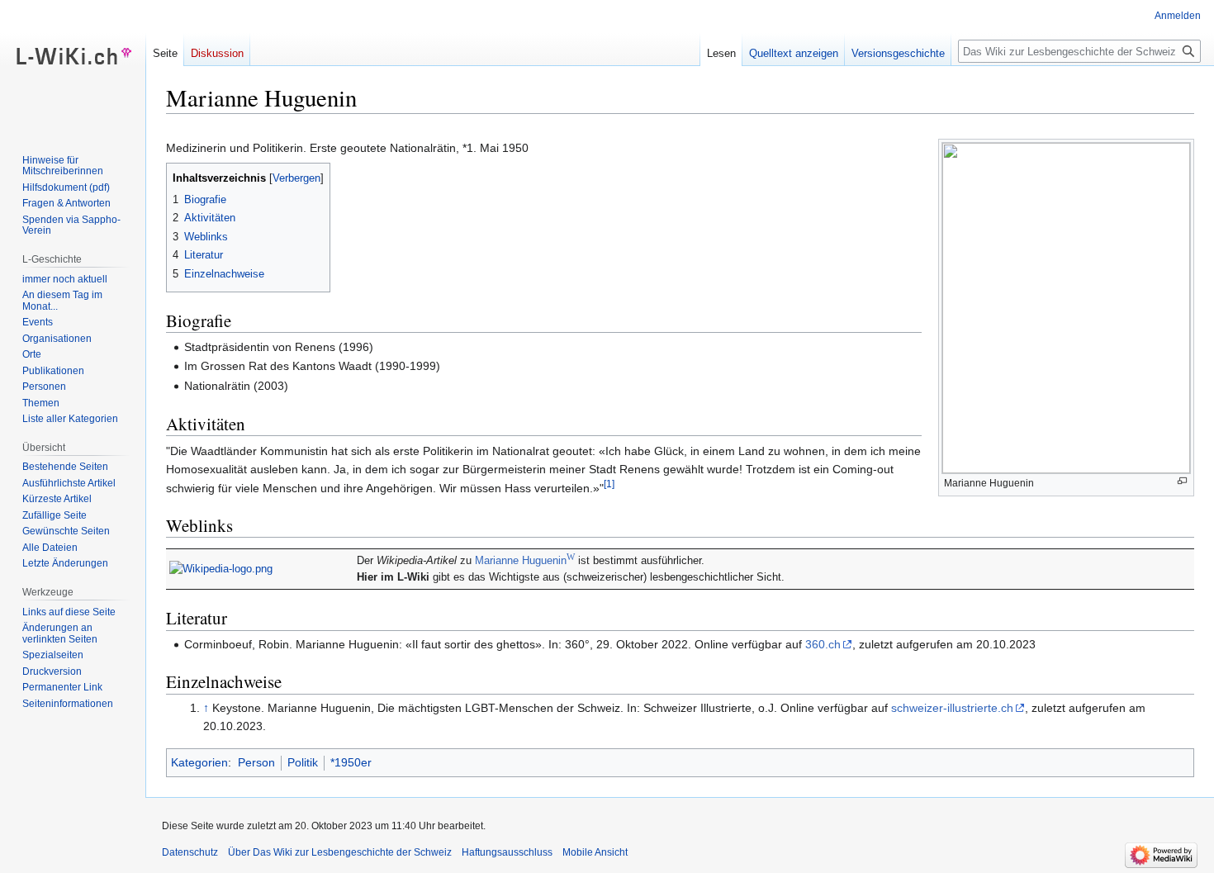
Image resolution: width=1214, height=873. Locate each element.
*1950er (351, 762)
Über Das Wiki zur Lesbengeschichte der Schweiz (340, 852)
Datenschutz (190, 852)
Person (256, 762)
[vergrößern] (1182, 481)
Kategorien (199, 762)
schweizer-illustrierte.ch (952, 707)
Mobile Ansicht (595, 852)
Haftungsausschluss (507, 852)
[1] (609, 483)
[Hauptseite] (73, 66)
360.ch (823, 644)
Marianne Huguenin (525, 561)
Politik (302, 762)
